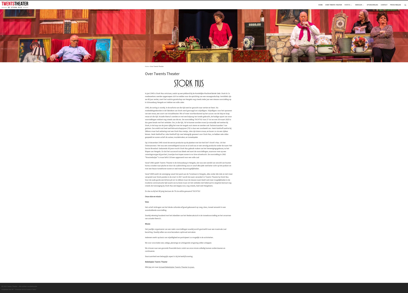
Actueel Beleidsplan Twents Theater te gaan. (177, 267)
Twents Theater (12, 286)
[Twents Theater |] (15, 4)
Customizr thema (31, 289)
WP (13, 289)
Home (147, 66)
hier (150, 267)
